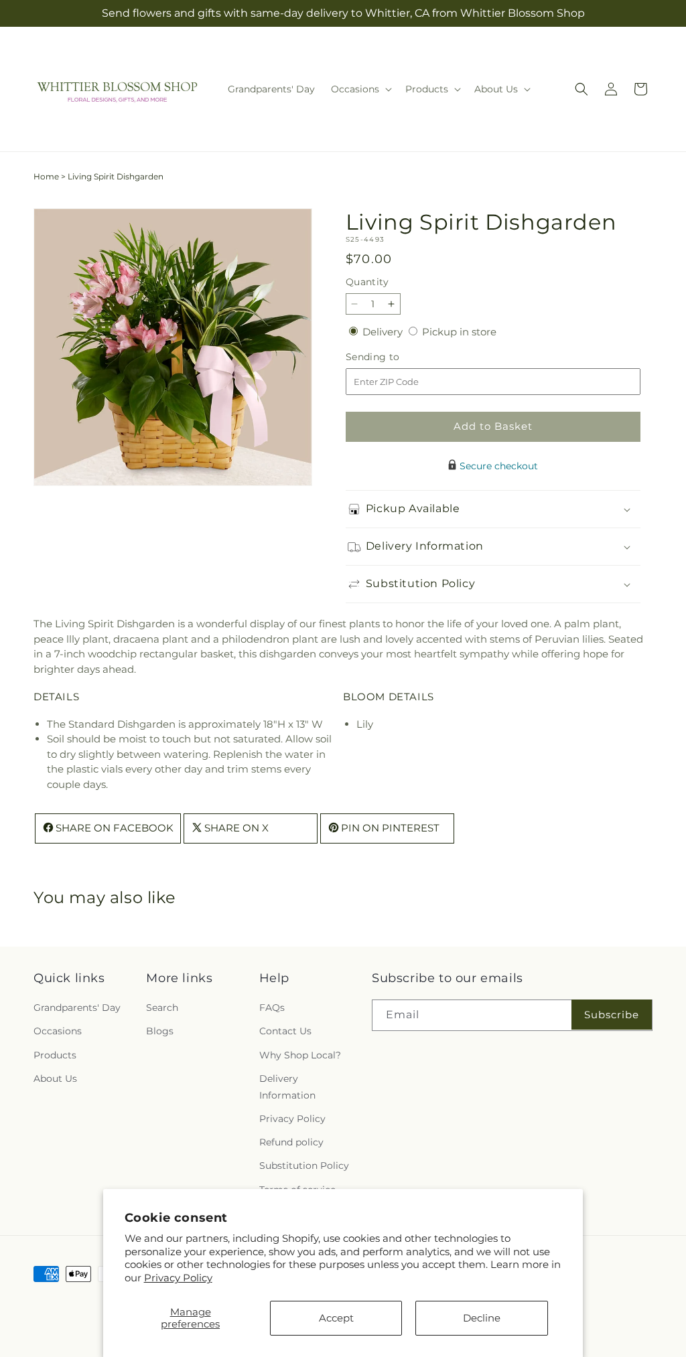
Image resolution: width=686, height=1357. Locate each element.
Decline (481, 1317)
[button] (360, 89)
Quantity (367, 282)
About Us (55, 1078)
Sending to (393, 357)
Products (54, 1055)
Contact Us (285, 1031)
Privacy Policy (178, 1277)
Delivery (383, 331)
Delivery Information (287, 1086)
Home (46, 176)
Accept (336, 1317)
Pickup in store (459, 331)
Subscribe (611, 1014)
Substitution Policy (304, 1166)
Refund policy (291, 1142)
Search (162, 1008)
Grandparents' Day (77, 1008)
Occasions (57, 1031)
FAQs (272, 1008)
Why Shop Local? (300, 1055)
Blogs (160, 1031)
